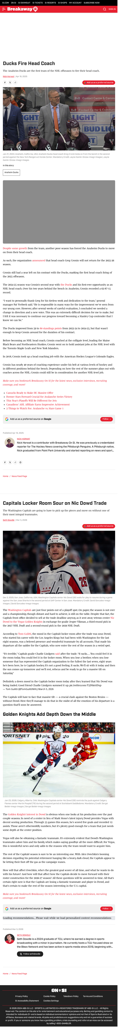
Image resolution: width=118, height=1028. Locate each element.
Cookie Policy (49, 996)
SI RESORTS (50, 3)
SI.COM (5, 3)
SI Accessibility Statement (27, 1001)
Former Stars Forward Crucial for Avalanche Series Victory (39, 396)
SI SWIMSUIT (24, 3)
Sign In (112, 9)
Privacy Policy (21, 996)
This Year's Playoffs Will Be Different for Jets (31, 400)
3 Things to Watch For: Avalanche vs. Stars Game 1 (34, 408)
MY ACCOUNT (75, 3)
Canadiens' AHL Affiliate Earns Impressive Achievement (38, 404)
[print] (20, 462)
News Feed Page (19, 476)
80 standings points (51, 328)
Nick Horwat (8, 77)
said (57, 653)
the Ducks (66, 284)
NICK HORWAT (23, 439)
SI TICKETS (38, 3)
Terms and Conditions (93, 996)
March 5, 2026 (46, 689)
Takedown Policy (70, 996)
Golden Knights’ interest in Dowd (26, 814)
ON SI (13, 3)
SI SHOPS (62, 3)
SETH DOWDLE (24, 935)
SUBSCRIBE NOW (92, 3)
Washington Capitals (19, 610)
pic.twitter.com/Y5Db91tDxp (85, 685)
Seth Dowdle (8, 520)
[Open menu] (4, 9)
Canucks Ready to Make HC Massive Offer (29, 392)
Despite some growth (15, 248)
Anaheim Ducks (11, 172)
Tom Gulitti (24, 633)
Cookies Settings (51, 1001)
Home (5, 476)
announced (38, 260)
